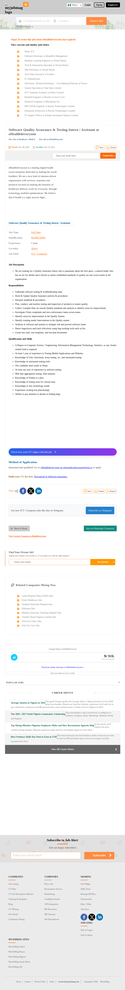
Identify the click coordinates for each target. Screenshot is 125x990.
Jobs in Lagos (87, 930)
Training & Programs (17, 899)
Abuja (34, 248)
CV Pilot (12, 889)
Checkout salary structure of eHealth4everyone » (62, 667)
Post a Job (48, 884)
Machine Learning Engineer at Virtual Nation (45, 60)
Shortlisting (49, 894)
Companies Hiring (16, 919)
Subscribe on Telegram (100, 510)
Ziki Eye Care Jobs (30, 625)
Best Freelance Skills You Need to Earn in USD (34, 737)
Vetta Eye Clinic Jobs (31, 621)
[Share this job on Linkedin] (38, 491)
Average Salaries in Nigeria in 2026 (28, 703)
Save (101, 147)
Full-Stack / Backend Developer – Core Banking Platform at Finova (56, 83)
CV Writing (13, 909)
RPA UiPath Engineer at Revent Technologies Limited (50, 106)
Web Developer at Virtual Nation (40, 70)
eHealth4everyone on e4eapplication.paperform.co (66, 467)
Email (113, 147)
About (18, 982)
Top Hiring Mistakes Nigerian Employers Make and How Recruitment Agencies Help (52, 725)
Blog (10, 904)
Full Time (36, 232)
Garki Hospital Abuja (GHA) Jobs (37, 596)
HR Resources (50, 909)
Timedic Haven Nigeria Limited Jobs (39, 617)
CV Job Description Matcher (21, 894)
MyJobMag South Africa (19, 962)
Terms (51, 982)
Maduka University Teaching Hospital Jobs (41, 613)
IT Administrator (32, 79)
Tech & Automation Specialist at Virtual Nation (46, 65)
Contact (27, 982)
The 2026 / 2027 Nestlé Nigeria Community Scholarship (38, 714)
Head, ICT (29, 51)
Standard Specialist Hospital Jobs (37, 604)
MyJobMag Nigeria (17, 956)
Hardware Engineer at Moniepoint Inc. (42, 101)
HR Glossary (50, 914)
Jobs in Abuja (86, 935)
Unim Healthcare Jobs (32, 600)
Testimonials (86, 899)
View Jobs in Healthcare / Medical (22, 139)
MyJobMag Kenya (16, 951)
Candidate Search (52, 899)
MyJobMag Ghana (16, 946)
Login (87, 5)
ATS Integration (51, 904)
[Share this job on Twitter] (30, 491)
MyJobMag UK (15, 967)
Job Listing (13, 884)
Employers (113, 5)
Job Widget (85, 884)
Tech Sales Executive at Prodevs (39, 74)
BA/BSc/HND (38, 237)
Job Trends (13, 914)
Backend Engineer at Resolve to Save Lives (45, 97)
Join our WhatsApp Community (100, 528)
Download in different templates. (51, 476)
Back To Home (20, 528)
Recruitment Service (53, 889)
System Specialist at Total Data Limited (43, 88)
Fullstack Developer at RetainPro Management (46, 56)
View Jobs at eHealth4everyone (51, 139)
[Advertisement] (89, 188)
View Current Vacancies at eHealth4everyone (27, 536)
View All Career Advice (62, 749)
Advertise (85, 909)
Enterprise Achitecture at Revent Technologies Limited (50, 111)
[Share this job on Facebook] (23, 491)
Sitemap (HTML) (88, 894)
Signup (99, 5)
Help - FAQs (86, 904)
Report (113, 491)
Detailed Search (23, 27)
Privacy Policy (40, 982)
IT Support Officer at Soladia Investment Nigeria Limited (51, 115)
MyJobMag (104, 982)
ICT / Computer (39, 254)
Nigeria (74, 5)
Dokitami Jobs (28, 608)
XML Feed (85, 889)
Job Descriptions (51, 919)
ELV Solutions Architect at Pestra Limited (44, 92)
